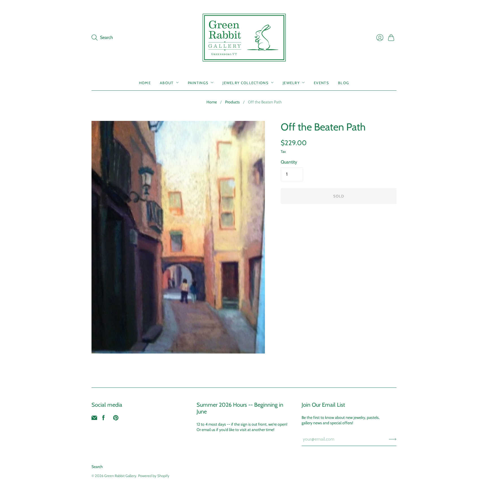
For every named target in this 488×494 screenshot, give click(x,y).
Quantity (289, 162)
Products (232, 102)
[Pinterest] (116, 419)
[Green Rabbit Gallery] (244, 37)
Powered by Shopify (153, 475)
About (167, 82)
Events (321, 82)
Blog (343, 82)
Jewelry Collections (246, 82)
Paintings (198, 82)
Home (145, 82)
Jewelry (291, 82)
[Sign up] (392, 439)
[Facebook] (103, 419)
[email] (94, 419)
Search (97, 466)
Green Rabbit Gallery (120, 475)
